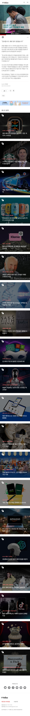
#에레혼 (4, 584)
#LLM (9, 358)
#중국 (6, 300)
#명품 (10, 328)
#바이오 (9, 300)
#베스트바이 (4, 413)
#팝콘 (10, 641)
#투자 (3, 272)
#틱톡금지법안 (13, 611)
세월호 (3, 95)
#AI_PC (9, 413)
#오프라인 (13, 413)
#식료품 (11, 500)
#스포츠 (4, 130)
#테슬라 (8, 385)
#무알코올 (7, 215)
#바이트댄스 (7, 611)
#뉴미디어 (8, 130)
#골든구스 (4, 441)
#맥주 (3, 215)
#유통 (7, 328)
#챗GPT (7, 556)
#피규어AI (4, 385)
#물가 (12, 469)
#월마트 (11, 187)
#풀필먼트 (8, 187)
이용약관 (16, 701)
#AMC (3, 641)
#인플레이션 (8, 469)
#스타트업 (12, 130)
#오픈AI (4, 358)
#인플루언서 (11, 584)
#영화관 (6, 641)
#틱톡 (3, 611)
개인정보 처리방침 (5, 701)
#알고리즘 (11, 272)
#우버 (9, 500)
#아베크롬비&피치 (6, 667)
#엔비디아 (12, 667)
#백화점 (4, 328)
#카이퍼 (7, 526)
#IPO (7, 243)
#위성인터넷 (11, 526)
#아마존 (4, 187)
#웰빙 (7, 584)
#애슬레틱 (11, 215)
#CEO (14, 159)
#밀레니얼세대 (17, 667)
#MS (7, 358)
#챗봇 (9, 243)
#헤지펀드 (7, 272)
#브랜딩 (11, 441)
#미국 (3, 300)
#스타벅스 (4, 159)
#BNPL (3, 243)
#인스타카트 (4, 500)
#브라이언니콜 (9, 159)
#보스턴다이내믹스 (14, 385)
